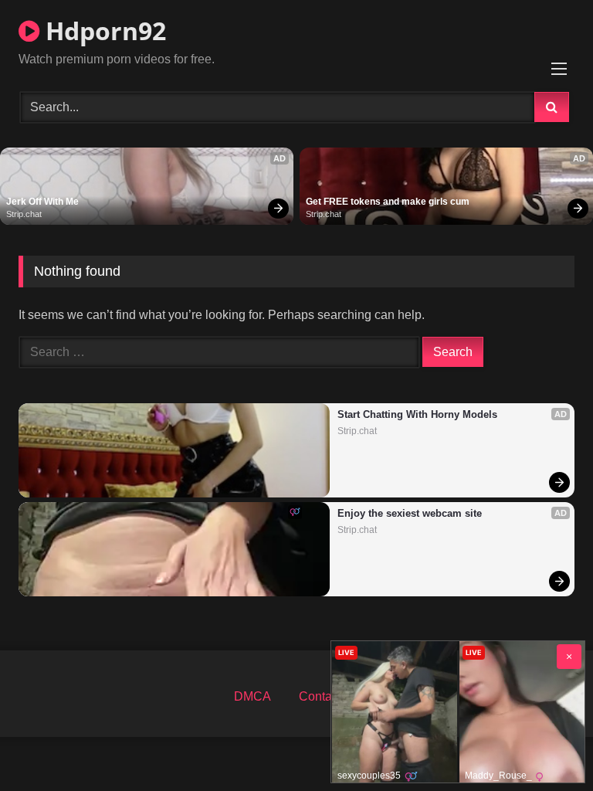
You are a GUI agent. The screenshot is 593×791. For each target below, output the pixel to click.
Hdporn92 (102, 30)
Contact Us (329, 696)
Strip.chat (24, 214)
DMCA (252, 696)
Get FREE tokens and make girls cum (387, 201)
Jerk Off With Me (42, 201)
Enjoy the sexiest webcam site (409, 513)
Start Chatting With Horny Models (417, 414)
